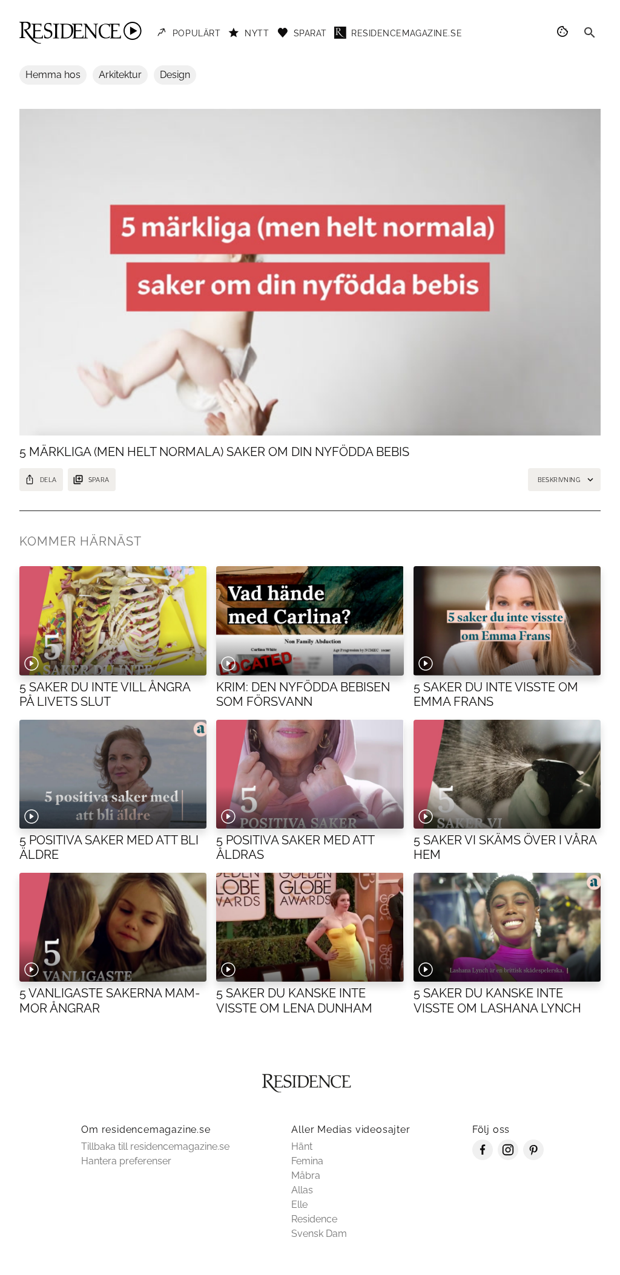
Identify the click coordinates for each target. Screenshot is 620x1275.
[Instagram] (508, 1156)
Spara (99, 480)
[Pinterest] (533, 1156)
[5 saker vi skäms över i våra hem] (507, 774)
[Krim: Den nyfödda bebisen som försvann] (309, 620)
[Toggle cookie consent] (564, 32)
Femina (307, 1161)
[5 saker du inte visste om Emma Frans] (507, 620)
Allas (302, 1190)
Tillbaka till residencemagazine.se (155, 1146)
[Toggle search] (590, 33)
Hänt (301, 1146)
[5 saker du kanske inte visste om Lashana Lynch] (507, 927)
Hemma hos (53, 74)
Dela (48, 480)
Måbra (305, 1175)
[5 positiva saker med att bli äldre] (112, 774)
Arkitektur (120, 74)
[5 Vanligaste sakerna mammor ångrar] (112, 927)
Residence (314, 1219)
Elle (299, 1204)
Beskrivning (559, 480)
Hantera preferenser (126, 1161)
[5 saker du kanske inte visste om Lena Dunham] (309, 927)
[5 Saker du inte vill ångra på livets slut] (112, 620)
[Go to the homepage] (80, 33)
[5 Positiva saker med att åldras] (309, 774)
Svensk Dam (319, 1233)
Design (175, 74)
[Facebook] (482, 1156)
